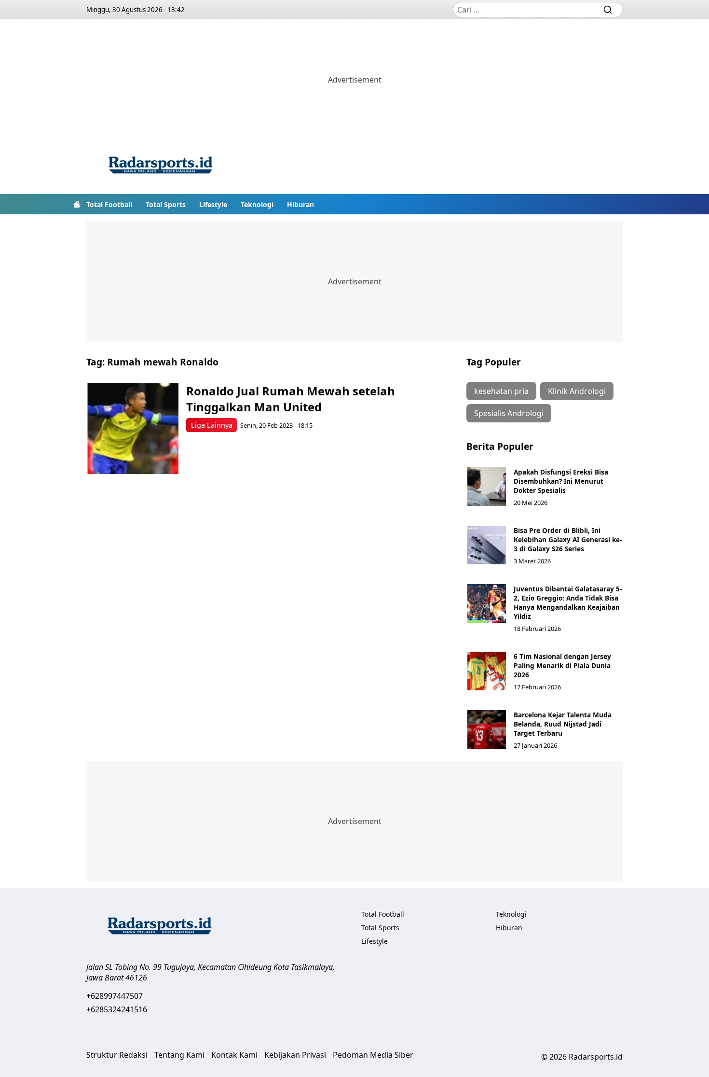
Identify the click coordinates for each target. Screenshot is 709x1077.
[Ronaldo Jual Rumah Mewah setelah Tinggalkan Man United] (132, 428)
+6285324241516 (116, 1009)
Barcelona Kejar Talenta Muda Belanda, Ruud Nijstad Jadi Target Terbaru (563, 724)
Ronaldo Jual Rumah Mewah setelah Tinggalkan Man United (290, 399)
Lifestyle (213, 204)
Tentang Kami (179, 1054)
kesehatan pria (501, 391)
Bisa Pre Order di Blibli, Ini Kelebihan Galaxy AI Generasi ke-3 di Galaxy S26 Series (568, 539)
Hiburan (300, 204)
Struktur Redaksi (117, 1054)
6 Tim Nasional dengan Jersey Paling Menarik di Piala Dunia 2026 (562, 665)
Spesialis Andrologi (509, 413)
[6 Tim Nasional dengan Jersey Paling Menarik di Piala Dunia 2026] (486, 671)
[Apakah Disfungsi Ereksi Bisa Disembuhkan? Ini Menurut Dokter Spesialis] (486, 486)
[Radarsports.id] (160, 167)
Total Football (109, 204)
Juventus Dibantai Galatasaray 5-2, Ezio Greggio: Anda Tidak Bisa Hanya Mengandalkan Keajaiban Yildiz (568, 602)
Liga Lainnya (211, 425)
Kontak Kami (234, 1054)
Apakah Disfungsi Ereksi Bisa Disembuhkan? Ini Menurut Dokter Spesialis (561, 481)
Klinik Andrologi (577, 391)
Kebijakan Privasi (295, 1054)
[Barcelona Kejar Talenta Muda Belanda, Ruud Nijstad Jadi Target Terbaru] (486, 729)
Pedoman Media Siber (373, 1054)
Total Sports (166, 204)
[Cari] (608, 9)
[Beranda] (76, 204)
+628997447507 (114, 996)
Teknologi (257, 204)
